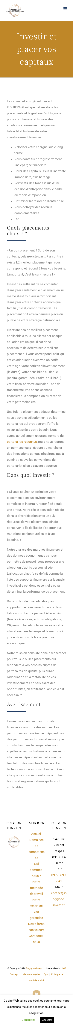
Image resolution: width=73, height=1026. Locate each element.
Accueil (36, 834)
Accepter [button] (47, 1019)
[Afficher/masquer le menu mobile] (65, 9)
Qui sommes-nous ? (36, 870)
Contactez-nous (36, 939)
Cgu (46, 974)
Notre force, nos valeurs (36, 927)
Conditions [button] (28, 1019)
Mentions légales (31, 974)
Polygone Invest (34, 968)
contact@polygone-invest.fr (59, 899)
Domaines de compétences (36, 849)
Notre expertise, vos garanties (36, 909)
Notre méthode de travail (36, 888)
